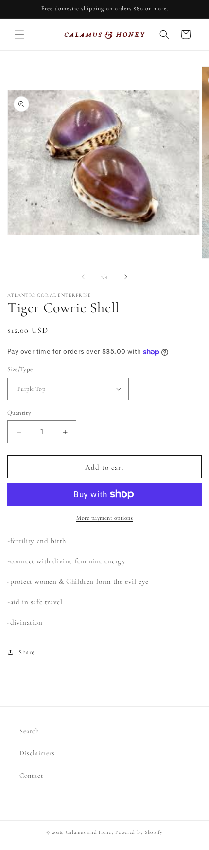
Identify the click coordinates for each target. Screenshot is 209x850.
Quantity (19, 412)
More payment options (104, 517)
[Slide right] (126, 277)
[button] (19, 34)
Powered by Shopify (139, 832)
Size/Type (20, 369)
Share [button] (26, 652)
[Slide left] (83, 277)
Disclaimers (37, 753)
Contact (31, 775)
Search (29, 731)
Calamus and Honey (90, 832)
